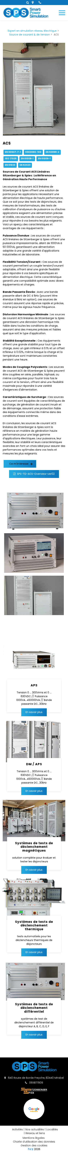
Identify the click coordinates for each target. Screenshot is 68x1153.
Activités (17, 1129)
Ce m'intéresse (18, 464)
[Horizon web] (30, 1149)
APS (34, 685)
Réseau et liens (35, 1133)
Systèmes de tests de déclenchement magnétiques (34, 846)
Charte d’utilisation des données (34, 1141)
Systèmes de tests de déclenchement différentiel (34, 1007)
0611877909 (35, 1082)
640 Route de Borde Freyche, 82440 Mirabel (35, 1078)
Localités (52, 1129)
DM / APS (34, 764)
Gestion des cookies (34, 1145)
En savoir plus (34, 712)
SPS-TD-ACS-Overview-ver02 (36, 474)
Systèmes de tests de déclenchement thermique (34, 925)
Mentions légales (34, 1138)
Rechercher (27, 2)
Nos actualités (34, 1129)
